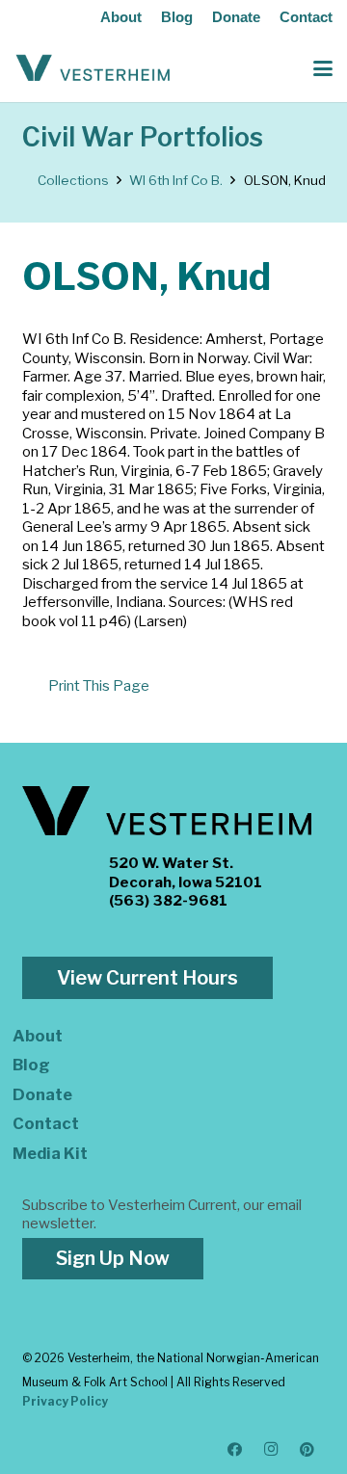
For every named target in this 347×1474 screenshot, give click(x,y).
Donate (236, 17)
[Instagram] (272, 1450)
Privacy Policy (65, 1401)
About (121, 17)
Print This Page (98, 686)
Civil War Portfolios (142, 137)
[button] (323, 68)
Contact (306, 17)
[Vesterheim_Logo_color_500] (93, 68)
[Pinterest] (307, 1450)
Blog (177, 17)
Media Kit (50, 1153)
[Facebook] (235, 1450)
